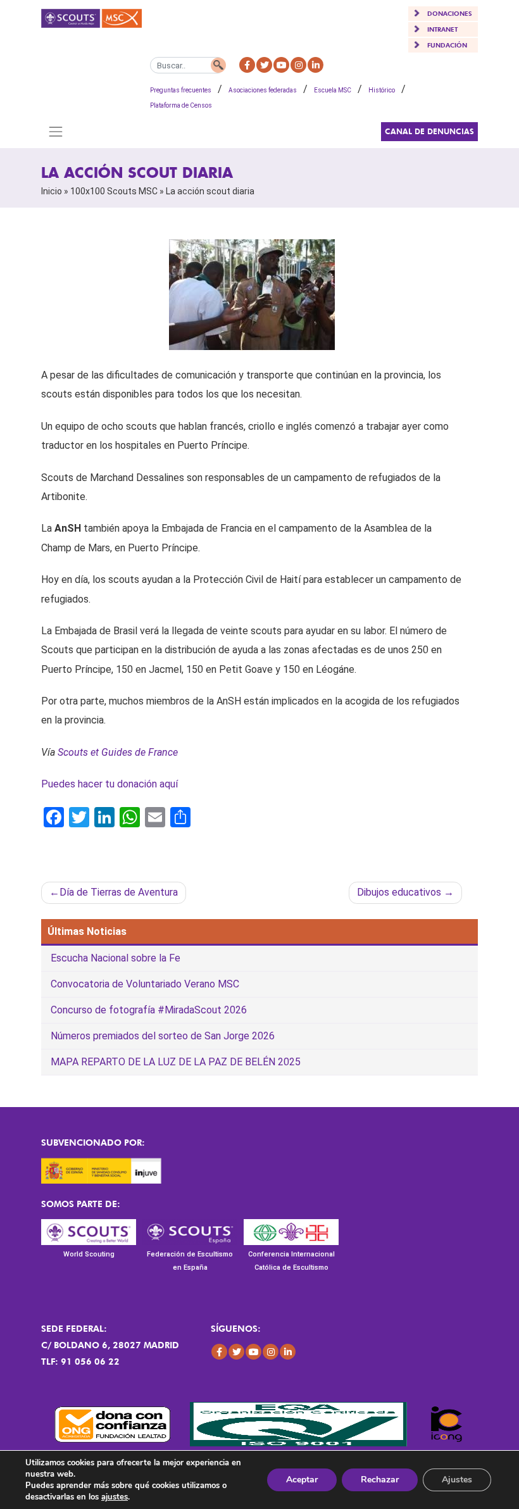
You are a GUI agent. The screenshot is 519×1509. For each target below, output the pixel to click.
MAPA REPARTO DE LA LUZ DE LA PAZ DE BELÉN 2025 (176, 1062)
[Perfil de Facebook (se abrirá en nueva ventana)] (247, 65)
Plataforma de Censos (181, 105)
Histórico (381, 90)
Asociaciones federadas (262, 90)
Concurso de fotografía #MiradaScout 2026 (149, 1010)
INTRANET (442, 29)
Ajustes (457, 1480)
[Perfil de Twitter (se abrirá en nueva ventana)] (264, 65)
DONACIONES (449, 13)
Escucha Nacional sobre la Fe (115, 958)
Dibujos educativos (399, 892)
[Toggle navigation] (55, 132)
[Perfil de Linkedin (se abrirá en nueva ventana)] (315, 65)
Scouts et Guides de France (118, 752)
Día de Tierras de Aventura (118, 892)
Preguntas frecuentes (180, 90)
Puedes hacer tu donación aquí (109, 784)
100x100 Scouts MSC (114, 191)
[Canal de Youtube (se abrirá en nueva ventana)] (281, 65)
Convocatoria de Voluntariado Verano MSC (145, 984)
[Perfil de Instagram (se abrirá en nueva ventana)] (298, 65)
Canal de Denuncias (429, 131)
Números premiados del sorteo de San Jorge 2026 (163, 1036)
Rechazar (380, 1480)
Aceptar (302, 1480)
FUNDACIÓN (447, 45)
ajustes (114, 1497)
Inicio (51, 191)
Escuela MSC (332, 90)
